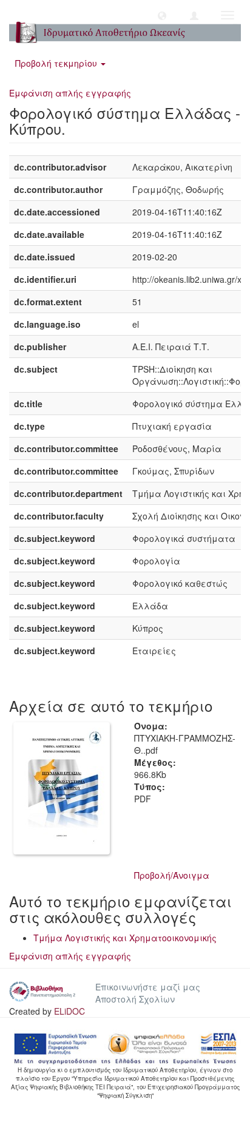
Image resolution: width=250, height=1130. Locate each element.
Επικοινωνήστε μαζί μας (147, 987)
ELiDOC (69, 1011)
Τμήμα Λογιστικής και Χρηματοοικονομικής (125, 938)
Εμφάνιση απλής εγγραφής (70, 93)
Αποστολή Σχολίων (135, 999)
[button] (162, 15)
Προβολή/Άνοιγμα (171, 875)
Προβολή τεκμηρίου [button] (57, 63)
